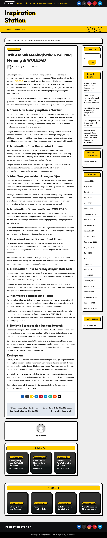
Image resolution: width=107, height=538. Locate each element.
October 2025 (89, 236)
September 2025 (90, 242)
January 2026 (89, 220)
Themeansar (71, 535)
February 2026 (90, 214)
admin (17, 67)
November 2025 (90, 231)
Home (8, 29)
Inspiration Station (20, 16)
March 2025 (88, 275)
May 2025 (88, 264)
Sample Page (19, 29)
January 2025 (89, 286)
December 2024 (90, 292)
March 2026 (88, 209)
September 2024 (90, 308)
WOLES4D (19, 81)
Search (92, 49)
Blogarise (60, 535)
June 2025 (88, 259)
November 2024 (90, 297)
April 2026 (88, 203)
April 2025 (88, 270)
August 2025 (89, 248)
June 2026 (88, 192)
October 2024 (89, 303)
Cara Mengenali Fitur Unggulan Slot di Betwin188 (92, 123)
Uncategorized (13, 49)
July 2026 (88, 187)
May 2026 (88, 198)
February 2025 (90, 281)
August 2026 (89, 181)
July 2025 (88, 253)
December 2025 (90, 225)
